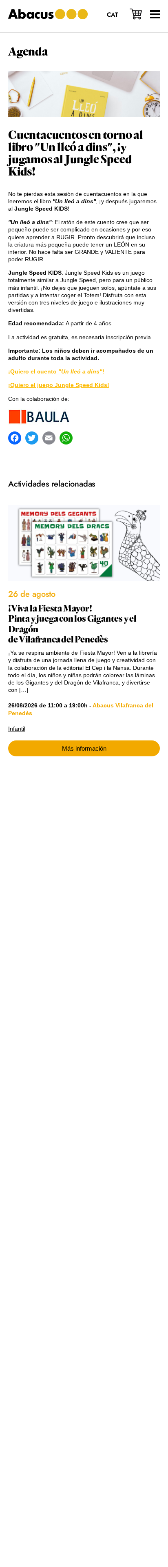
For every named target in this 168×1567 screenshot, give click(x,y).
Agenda (28, 52)
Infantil (16, 728)
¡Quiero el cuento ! (56, 371)
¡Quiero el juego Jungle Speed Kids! (58, 385)
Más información (84, 748)
